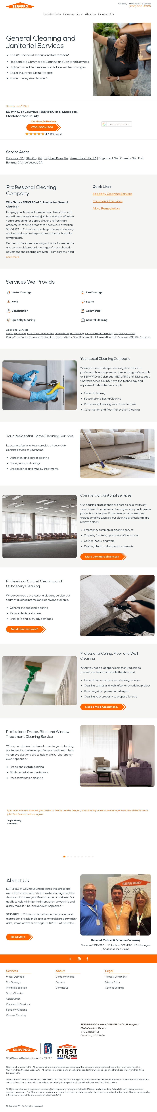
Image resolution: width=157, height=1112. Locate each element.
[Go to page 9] (92, 856)
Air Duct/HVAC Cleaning (99, 333)
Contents (145, 337)
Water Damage (15, 976)
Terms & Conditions (115, 976)
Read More (18, 937)
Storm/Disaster (14, 993)
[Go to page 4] (75, 856)
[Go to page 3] (71, 856)
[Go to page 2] (68, 856)
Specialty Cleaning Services (112, 194)
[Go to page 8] (89, 856)
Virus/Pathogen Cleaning (69, 333)
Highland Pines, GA (56, 158)
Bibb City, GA (34, 158)
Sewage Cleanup (16, 333)
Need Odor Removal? (24, 629)
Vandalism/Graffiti (128, 337)
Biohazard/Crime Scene (40, 333)
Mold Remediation (106, 208)
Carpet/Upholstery (124, 333)
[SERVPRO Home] (20, 5)
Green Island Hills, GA (83, 158)
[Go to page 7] (85, 856)
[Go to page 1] (64, 856)
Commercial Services (108, 201)
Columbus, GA (15, 158)
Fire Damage (13, 982)
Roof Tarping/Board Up (103, 337)
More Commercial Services (102, 556)
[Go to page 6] (82, 856)
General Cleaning (16, 1015)
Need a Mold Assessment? (101, 706)
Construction (13, 998)
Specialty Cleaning (16, 1009)
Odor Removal (81, 337)
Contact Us (106, 14)
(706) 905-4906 (140, 6)
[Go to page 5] (78, 856)
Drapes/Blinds (64, 337)
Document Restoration (41, 337)
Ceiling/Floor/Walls (16, 337)
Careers (60, 982)
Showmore (12, 256)
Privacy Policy (112, 982)
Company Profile (65, 976)
